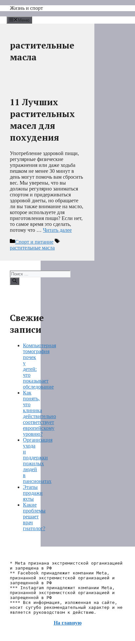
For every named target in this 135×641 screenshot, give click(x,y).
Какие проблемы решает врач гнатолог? (34, 516)
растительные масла (32, 247)
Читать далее (57, 230)
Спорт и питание (34, 242)
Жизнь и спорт (26, 8)
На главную (68, 623)
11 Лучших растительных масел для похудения (42, 119)
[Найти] (14, 281)
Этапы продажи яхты (33, 493)
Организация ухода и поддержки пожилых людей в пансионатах (37, 460)
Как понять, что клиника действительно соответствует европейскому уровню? (39, 413)
